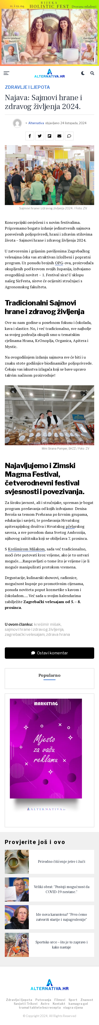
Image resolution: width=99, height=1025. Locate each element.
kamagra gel (78, 1004)
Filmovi (59, 1000)
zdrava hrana (58, 635)
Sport (72, 1000)
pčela (70, 526)
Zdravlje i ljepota (19, 1000)
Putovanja (43, 1000)
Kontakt (59, 1004)
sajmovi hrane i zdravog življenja (34, 630)
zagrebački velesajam (25, 635)
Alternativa (36, 123)
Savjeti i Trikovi (25, 1004)
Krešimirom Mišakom (26, 549)
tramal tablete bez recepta (40, 1007)
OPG (59, 262)
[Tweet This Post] (39, 136)
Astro (45, 1004)
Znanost (86, 1000)
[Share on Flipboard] (49, 136)
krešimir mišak (47, 624)
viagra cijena (73, 1007)
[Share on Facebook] (29, 136)
